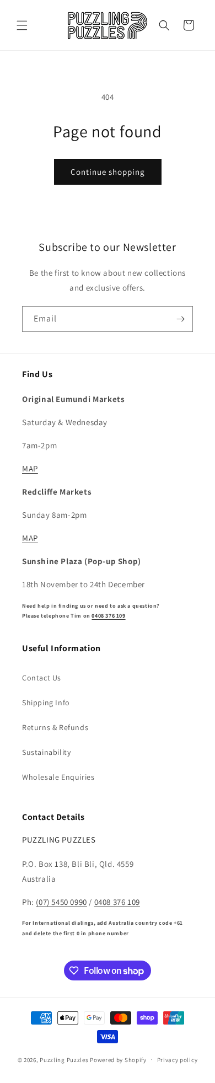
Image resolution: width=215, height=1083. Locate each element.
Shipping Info (46, 702)
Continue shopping (108, 172)
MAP (30, 468)
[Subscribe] (180, 319)
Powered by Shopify (118, 1059)
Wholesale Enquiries (58, 777)
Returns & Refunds (55, 727)
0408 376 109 (108, 615)
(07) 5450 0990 (61, 902)
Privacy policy (177, 1060)
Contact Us (41, 678)
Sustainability (46, 752)
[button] (22, 25)
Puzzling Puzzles (64, 1059)
